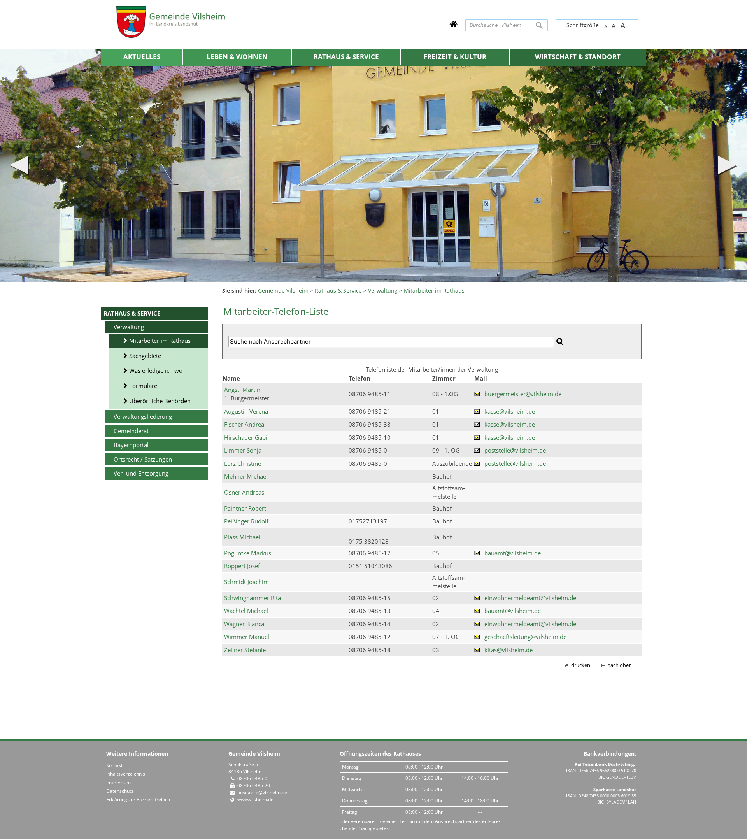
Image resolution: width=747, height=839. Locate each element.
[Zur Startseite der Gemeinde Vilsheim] (453, 24)
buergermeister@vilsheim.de (522, 394)
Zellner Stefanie (245, 650)
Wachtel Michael (246, 610)
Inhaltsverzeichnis (125, 774)
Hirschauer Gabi (245, 437)
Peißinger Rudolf (246, 521)
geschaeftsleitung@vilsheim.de (525, 637)
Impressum (118, 782)
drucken (580, 665)
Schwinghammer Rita (252, 598)
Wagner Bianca (244, 624)
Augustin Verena (246, 411)
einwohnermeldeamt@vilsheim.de (530, 598)
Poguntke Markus (247, 553)
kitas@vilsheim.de (508, 650)
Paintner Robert (245, 508)
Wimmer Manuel (246, 637)
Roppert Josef (242, 566)
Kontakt (114, 765)
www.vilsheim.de (255, 799)
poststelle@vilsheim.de (515, 450)
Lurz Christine (242, 463)
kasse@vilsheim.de (509, 411)
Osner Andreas (244, 492)
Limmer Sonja (242, 450)
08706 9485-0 (252, 778)
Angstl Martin (242, 389)
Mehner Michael (246, 476)
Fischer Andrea (244, 424)
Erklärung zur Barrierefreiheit (138, 799)
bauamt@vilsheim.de (512, 553)
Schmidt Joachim (246, 582)
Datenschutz (119, 791)
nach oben (619, 665)
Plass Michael (242, 537)
